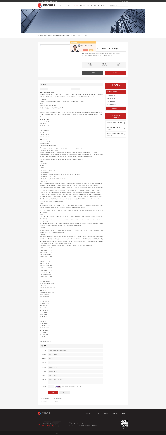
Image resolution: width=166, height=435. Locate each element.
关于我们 (68, 5)
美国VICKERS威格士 (57, 35)
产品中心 (75, 5)
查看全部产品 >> (116, 108)
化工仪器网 (104, 433)
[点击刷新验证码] (57, 387)
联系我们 (103, 5)
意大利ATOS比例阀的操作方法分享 (115, 133)
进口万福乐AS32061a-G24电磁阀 (50, 401)
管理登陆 (109, 433)
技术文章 (89, 5)
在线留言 (96, 5)
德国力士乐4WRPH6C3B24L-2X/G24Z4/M (115, 127)
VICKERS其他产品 (112, 104)
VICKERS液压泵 (111, 98)
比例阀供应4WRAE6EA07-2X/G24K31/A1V (52, 398)
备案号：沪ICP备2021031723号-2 (84, 433)
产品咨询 (92, 72)
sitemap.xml (94, 433)
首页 (61, 5)
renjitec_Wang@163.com (82, 423)
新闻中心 (82, 5)
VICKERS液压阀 (66, 35)
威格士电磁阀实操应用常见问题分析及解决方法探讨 (115, 122)
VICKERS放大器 (111, 95)
